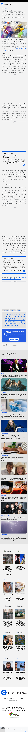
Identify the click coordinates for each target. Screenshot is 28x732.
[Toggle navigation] (25, 4)
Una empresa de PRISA (14, 714)
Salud (18, 310)
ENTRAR (3, 1)
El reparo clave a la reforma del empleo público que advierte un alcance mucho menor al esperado (20, 596)
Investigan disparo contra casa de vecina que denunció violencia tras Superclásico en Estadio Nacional (20, 622)
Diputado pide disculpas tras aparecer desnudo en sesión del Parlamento (15, 316)
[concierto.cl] (6, 4)
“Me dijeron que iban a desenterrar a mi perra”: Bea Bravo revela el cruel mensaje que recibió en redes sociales (7, 623)
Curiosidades (5, 310)
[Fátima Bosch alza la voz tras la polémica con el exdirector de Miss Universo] (20, 559)
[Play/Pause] (25, 730)
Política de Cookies (7, 708)
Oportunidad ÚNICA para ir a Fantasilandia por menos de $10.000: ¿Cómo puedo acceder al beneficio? (20, 650)
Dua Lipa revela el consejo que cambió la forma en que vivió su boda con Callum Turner (8, 649)
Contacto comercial (14, 700)
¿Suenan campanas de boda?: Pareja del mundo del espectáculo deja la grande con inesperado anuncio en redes (8, 597)
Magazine (13, 310)
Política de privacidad (17, 707)
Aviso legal (8, 707)
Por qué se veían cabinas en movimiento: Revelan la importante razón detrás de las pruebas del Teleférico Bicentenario (7, 569)
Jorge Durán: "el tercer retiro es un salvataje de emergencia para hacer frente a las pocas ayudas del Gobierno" (15, 322)
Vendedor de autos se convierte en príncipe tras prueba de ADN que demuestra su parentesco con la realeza (7, 676)
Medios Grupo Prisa (14, 717)
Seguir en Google (14, 339)
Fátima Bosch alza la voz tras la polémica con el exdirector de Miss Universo (20, 567)
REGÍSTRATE (10, 1)
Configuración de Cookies (18, 708)
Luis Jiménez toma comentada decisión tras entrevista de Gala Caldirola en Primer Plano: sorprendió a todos (20, 676)
